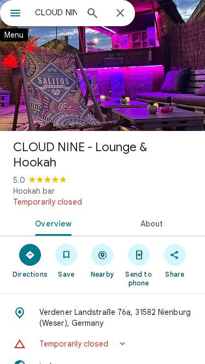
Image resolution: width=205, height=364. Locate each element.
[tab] (51, 223)
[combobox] (56, 12)
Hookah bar (34, 191)
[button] (102, 344)
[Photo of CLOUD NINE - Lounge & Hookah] (102, 65)
